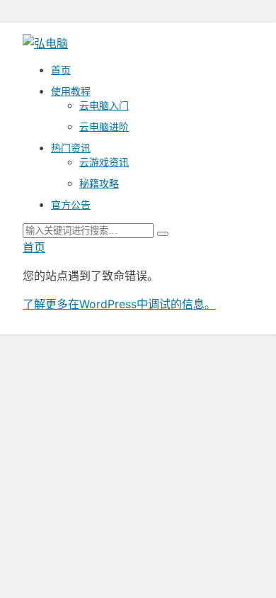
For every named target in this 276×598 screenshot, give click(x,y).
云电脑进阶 (104, 126)
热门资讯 (71, 148)
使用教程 (71, 91)
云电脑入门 (104, 105)
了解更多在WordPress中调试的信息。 (119, 304)
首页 (61, 70)
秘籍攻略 (99, 183)
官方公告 (71, 204)
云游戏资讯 (104, 162)
